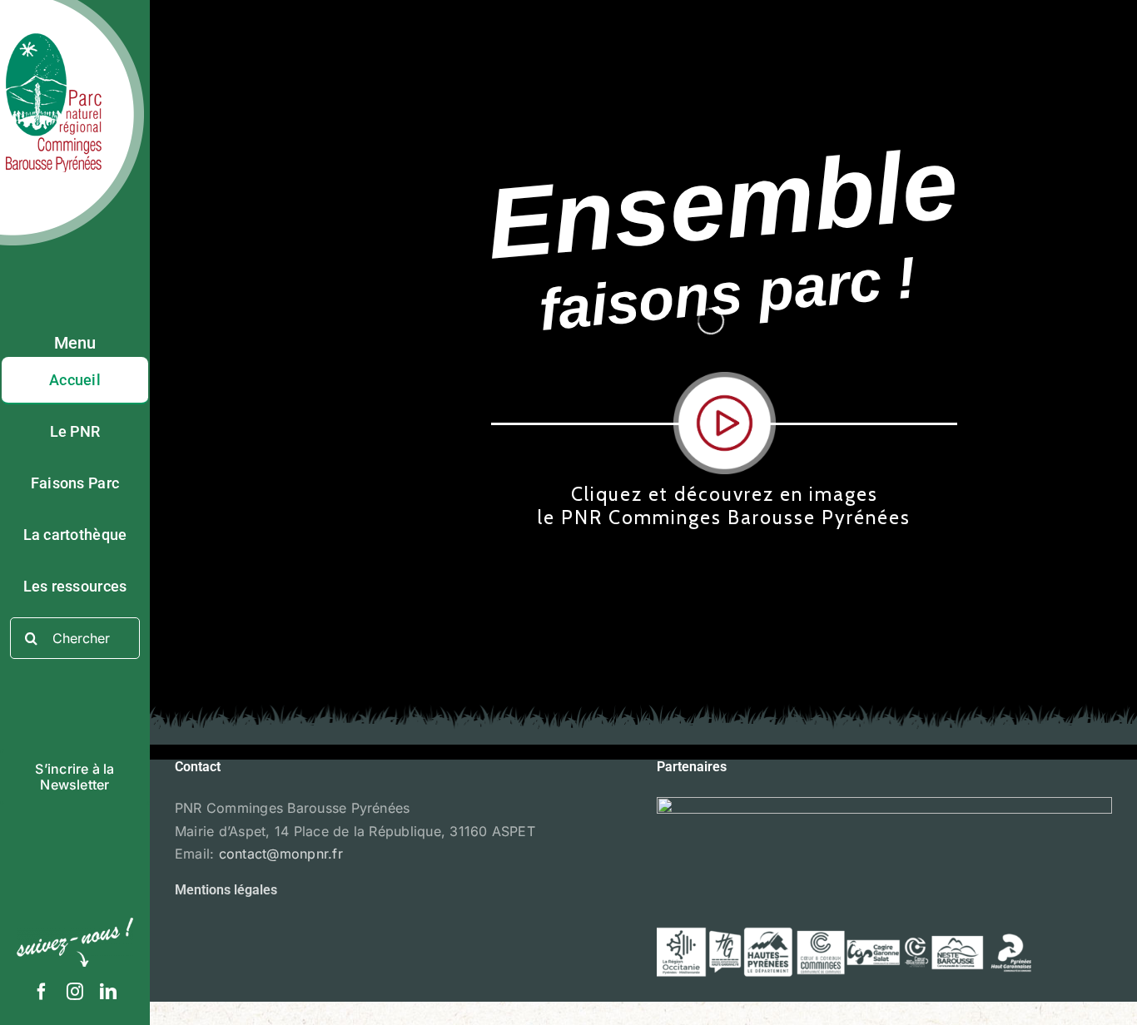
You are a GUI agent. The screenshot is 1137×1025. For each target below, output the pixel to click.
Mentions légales (226, 890)
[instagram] (75, 991)
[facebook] (41, 991)
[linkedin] (108, 991)
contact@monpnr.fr (281, 853)
